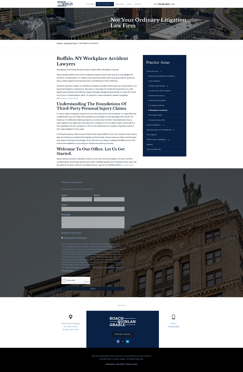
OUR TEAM (90, 4)
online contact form (69, 98)
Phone (97, 195)
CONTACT (137, 4)
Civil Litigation (152, 135)
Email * (64, 205)
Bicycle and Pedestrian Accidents (161, 75)
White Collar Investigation (156, 139)
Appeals (150, 144)
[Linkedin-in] (127, 341)
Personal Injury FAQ (156, 119)
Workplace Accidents (157, 110)
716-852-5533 (127, 165)
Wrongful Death (155, 114)
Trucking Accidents (156, 105)
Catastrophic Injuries (156, 85)
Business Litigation (154, 125)
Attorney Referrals (154, 149)
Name (64, 195)
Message (65, 215)
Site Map (120, 364)
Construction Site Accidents (159, 90)
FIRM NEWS (119, 4)
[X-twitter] (122, 341)
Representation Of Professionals (159, 130)
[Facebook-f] (118, 341)
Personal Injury (70, 43)
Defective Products (156, 95)
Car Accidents (154, 80)
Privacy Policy (76, 233)
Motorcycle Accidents (157, 100)
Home (59, 43)
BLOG (129, 4)
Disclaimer (65, 233)
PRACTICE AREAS (103, 4)
